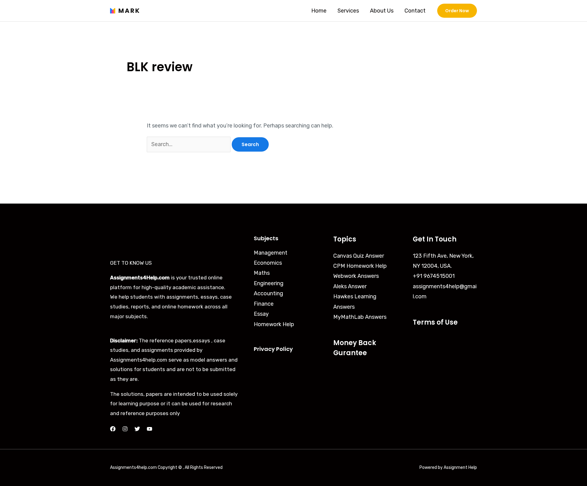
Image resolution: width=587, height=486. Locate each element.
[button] (457, 11)
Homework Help (274, 324)
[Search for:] (189, 144)
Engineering (268, 283)
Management (270, 252)
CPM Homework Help (360, 266)
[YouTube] (149, 429)
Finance (264, 303)
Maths (262, 273)
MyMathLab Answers (359, 317)
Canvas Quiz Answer (358, 255)
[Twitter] (137, 429)
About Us (381, 10)
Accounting (268, 293)
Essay (261, 314)
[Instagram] (125, 429)
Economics (268, 263)
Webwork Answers (356, 276)
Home (319, 10)
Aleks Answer (350, 286)
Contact (415, 10)
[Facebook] (113, 429)
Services (348, 10)
